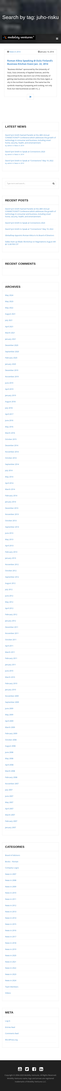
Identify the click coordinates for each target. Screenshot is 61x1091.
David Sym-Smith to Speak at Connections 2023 (25, 223)
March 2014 (10, 489)
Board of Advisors (12, 855)
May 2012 (9, 602)
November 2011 (12, 633)
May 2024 (9, 295)
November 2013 (12, 514)
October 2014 (10, 458)
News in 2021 (10, 961)
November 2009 (12, 696)
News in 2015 (10, 924)
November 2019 (12, 376)
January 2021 (10, 339)
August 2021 (10, 314)
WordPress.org (11, 1039)
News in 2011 (10, 899)
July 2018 (8, 408)
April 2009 (9, 721)
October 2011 (10, 639)
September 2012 (12, 577)
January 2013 (10, 558)
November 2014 (12, 451)
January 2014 (10, 501)
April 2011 (9, 645)
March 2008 (10, 771)
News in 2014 (14, 51)
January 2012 (10, 620)
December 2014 (11, 445)
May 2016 (9, 426)
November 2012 (12, 564)
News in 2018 (10, 943)
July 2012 (8, 589)
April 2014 (9, 483)
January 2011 (10, 664)
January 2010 (10, 689)
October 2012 (10, 570)
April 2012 (9, 608)
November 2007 (12, 783)
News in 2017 (10, 936)
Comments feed (12, 1033)
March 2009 (10, 727)
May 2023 (9, 301)
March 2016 (10, 433)
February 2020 (11, 357)
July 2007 (8, 789)
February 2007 (11, 821)
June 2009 (9, 708)
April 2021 (9, 326)
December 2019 (11, 370)
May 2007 (9, 802)
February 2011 (11, 658)
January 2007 (10, 827)
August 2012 (10, 583)
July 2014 (8, 470)
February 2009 (11, 733)
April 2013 (9, 545)
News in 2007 (10, 874)
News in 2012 (10, 905)
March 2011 (10, 652)
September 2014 (12, 464)
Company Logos (12, 867)
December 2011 (11, 627)
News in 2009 (10, 886)
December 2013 (11, 508)
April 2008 (9, 764)
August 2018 (10, 401)
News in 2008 (10, 880)
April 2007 (9, 808)
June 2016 (9, 420)
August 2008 (10, 746)
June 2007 (9, 796)
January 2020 (10, 364)
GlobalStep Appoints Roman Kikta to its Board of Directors (29, 235)
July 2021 (8, 320)
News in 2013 (10, 911)
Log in (7, 1021)
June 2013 (9, 533)
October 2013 (10, 520)
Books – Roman (11, 861)
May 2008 (9, 758)
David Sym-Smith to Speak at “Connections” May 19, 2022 (29, 161)
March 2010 (10, 677)
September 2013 (12, 527)
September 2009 (12, 702)
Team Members (11, 986)
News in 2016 (10, 930)
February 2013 (11, 552)
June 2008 (9, 752)
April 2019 (9, 389)
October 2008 (10, 739)
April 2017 (9, 414)
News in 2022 (10, 968)
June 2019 (9, 383)
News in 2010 (10, 892)
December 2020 (11, 345)
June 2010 (9, 670)
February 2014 (11, 495)
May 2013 (9, 539)
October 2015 (10, 439)
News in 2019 (10, 949)
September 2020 (12, 351)
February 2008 (11, 777)
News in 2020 (10, 955)
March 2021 (10, 332)
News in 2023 (10, 974)
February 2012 (11, 614)
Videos (8, 993)
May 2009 (9, 714)
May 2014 (9, 476)
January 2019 (10, 395)
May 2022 (9, 307)
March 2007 (10, 815)
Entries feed (10, 1027)
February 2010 (11, 683)
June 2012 (9, 595)
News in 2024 (10, 980)
